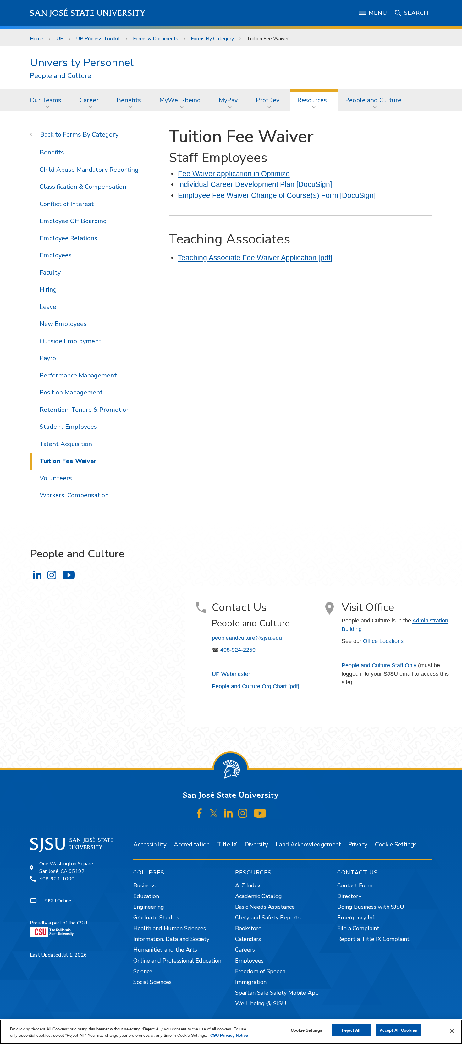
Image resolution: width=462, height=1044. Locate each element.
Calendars (248, 939)
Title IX (227, 844)
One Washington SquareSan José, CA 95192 (66, 867)
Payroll (50, 358)
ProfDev (267, 100)
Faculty (50, 272)
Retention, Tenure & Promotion (85, 409)
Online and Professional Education (177, 960)
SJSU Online (57, 900)
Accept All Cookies (398, 1030)
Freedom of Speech (260, 971)
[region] (231, 1031)
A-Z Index (248, 885)
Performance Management (78, 375)
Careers (245, 949)
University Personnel (82, 62)
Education (146, 896)
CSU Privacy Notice (229, 1035)
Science (142, 971)
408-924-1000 (56, 878)
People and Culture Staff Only (379, 665)
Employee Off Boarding (73, 221)
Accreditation (192, 844)
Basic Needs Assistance (265, 907)
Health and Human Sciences (169, 928)
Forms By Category (212, 38)
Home (36, 38)
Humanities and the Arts (165, 949)
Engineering (148, 907)
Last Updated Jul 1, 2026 (58, 955)
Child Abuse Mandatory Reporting (89, 169)
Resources (312, 100)
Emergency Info (357, 917)
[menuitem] (47, 100)
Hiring (48, 289)
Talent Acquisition (66, 444)
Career (89, 100)
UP (59, 38)
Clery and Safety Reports (268, 917)
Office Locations (383, 641)
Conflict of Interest (67, 204)
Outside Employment (71, 341)
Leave (48, 307)
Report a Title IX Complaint (373, 939)
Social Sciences (152, 982)
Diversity (256, 844)
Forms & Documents (155, 38)
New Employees (63, 324)
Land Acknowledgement (308, 844)
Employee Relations (68, 238)
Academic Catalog (258, 896)
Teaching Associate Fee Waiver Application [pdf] (255, 258)
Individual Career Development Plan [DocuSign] (255, 184)
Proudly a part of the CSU (58, 922)
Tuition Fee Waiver (68, 461)
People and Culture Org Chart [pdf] (255, 686)
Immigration (251, 982)
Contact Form (354, 885)
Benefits (129, 100)
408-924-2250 (238, 650)
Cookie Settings (396, 844)
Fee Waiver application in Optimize (234, 174)
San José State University (88, 13)
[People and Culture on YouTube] (69, 575)
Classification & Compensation (83, 186)
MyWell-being (180, 100)
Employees (56, 255)
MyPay (228, 100)
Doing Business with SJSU (370, 907)
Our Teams (45, 100)
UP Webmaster (231, 674)
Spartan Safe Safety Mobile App (277, 993)
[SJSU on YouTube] (260, 813)
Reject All (351, 1030)
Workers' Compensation (74, 495)
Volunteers (56, 478)
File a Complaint (358, 928)
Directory (349, 896)
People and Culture (60, 76)
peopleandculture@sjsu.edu (247, 638)
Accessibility (150, 844)
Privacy (357, 844)
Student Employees (68, 426)
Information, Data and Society (171, 939)
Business (144, 885)
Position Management (71, 392)
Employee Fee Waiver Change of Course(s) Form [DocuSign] (277, 195)
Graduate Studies (156, 917)
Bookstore (248, 928)
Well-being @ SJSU (260, 1003)
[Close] (452, 1031)
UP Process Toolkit (98, 38)
